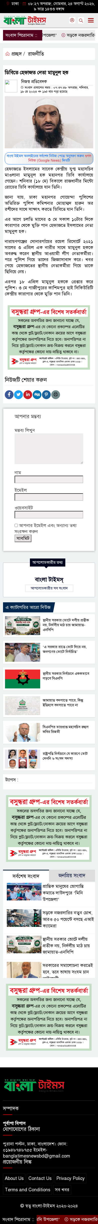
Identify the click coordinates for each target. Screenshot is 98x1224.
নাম (18, 472)
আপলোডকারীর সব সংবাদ (49, 588)
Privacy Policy (70, 1178)
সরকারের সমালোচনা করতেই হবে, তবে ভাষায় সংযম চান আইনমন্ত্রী (68, 972)
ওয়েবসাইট (24, 508)
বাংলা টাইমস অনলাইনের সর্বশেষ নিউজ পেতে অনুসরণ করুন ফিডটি (49, 158)
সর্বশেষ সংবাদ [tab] (26, 876)
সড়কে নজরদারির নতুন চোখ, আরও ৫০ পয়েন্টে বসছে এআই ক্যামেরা (68, 919)
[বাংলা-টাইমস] (34, 1085)
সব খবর (62, 1190)
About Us (14, 1178)
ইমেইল (21, 490)
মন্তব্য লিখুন (25, 430)
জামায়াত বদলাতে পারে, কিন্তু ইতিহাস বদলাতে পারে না (63, 702)
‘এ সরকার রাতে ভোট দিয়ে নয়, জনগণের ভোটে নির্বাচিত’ (65, 649)
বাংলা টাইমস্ (49, 579)
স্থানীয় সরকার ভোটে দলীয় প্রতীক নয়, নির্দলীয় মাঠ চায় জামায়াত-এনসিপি (66, 625)
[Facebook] (9, 394)
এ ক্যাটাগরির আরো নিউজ (28, 607)
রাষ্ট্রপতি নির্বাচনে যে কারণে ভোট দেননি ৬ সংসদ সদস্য (65, 756)
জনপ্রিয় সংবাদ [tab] (72, 875)
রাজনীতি (36, 54)
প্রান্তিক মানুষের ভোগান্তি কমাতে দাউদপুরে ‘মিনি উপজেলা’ (63, 893)
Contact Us (40, 1178)
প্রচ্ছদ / (17, 54)
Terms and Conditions (27, 1190)
